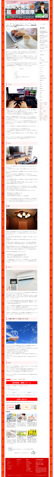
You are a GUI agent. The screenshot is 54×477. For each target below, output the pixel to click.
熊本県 (45, 471)
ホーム (8, 459)
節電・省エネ (8, 379)
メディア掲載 (8, 469)
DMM (17, 464)
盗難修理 (27, 466)
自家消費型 (27, 465)
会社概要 (8, 475)
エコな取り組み (42, 59)
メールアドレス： (9, 388)
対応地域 (37, 466)
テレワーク (12, 379)
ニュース (14, 475)
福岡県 (41, 471)
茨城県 (45, 467)
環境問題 (41, 88)
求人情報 (20, 475)
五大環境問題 (42, 75)
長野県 (42, 469)
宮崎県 (38, 472)
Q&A (8, 464)
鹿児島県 (40, 472)
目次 (20, 68)
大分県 (36, 472)
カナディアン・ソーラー (19, 463)
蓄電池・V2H (27, 464)
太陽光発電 (41, 80)
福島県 (44, 467)
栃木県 (36, 468)
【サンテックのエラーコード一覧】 (44, 51)
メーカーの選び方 (9, 466)
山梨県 (41, 469)
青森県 (36, 467)
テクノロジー (42, 71)
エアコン (16, 75)
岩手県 (38, 467)
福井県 (39, 469)
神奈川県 (44, 468)
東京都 (42, 468)
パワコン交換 (27, 467)
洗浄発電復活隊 (28, 468)
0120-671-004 (39, 464)
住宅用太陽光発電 (28, 462)
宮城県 (39, 467)
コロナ (41, 69)
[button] (47, 24)
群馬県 (38, 468)
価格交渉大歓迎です (9, 468)
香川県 (36, 471)
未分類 (41, 84)
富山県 (36, 469)
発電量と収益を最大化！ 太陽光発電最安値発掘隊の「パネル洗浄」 (44, 32)
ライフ (41, 73)
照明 (16, 74)
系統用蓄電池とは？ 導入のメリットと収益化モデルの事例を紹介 (44, 36)
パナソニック (18, 465)
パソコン (16, 71)
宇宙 (40, 82)
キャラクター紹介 (9, 467)
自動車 (41, 92)
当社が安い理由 (9, 462)
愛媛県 (38, 471)
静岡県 (45, 469)
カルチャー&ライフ (42, 65)
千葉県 (41, 468)
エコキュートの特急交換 (29, 471)
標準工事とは (8, 463)
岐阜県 (44, 469)
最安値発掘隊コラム (28, 470)
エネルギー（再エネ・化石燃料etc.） (44, 62)
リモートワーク (17, 379)
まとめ (16, 78)
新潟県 (46, 468)
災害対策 (41, 86)
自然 (40, 94)
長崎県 (44, 471)
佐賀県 (42, 471)
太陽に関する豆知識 (43, 77)
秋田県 (41, 467)
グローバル (41, 67)
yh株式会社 (27, 461)
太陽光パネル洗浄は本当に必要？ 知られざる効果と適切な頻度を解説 (44, 41)
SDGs (40, 57)
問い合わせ (11, 475)
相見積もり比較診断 (28, 463)
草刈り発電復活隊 (28, 469)
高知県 (39, 471)
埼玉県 (39, 468)
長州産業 (18, 461)
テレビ (16, 72)
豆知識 (24, 379)
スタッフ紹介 (16, 475)
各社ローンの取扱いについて (10, 465)
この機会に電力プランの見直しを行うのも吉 (22, 76)
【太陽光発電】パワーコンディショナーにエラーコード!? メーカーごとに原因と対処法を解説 (44, 46)
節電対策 (21, 379)
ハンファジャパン (19, 462)
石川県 (38, 469)
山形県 (42, 467)
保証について (8, 461)
